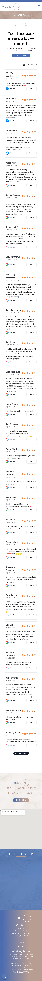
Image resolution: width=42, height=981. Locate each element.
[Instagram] (23, 946)
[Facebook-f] (18, 946)
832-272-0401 (21, 793)
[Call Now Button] (5, 976)
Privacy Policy (25, 967)
